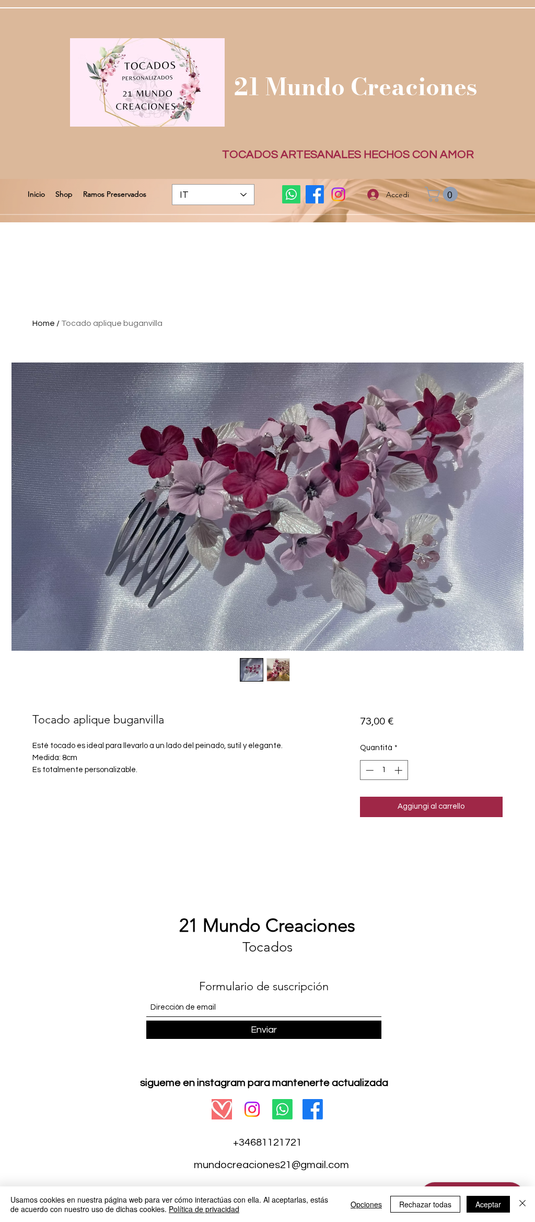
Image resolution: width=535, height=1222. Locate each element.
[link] (443, 194)
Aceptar (488, 1204)
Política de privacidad (204, 1209)
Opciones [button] (366, 1204)
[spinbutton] (383, 770)
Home (43, 323)
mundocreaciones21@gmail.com (271, 1165)
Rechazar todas (425, 1204)
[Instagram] (338, 194)
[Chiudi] (522, 1204)
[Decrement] (369, 770)
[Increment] (399, 770)
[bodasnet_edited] (222, 1109)
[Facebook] (315, 194)
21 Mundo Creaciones (356, 87)
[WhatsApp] (291, 194)
